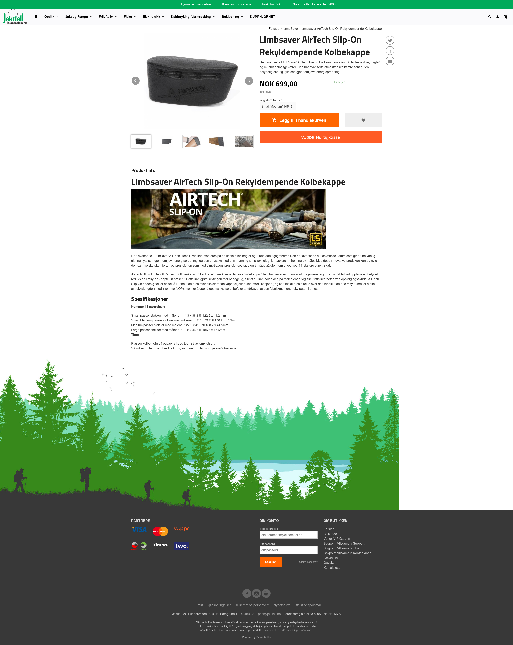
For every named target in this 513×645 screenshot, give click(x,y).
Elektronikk (151, 16)
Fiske (128, 16)
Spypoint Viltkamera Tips (341, 548)
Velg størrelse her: (271, 100)
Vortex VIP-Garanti (337, 538)
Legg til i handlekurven (302, 120)
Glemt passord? (308, 562)
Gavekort (330, 562)
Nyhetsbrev (282, 605)
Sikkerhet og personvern (252, 605)
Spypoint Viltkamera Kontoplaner (347, 553)
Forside (274, 28)
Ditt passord (267, 544)
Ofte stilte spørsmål (307, 605)
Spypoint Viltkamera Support (344, 543)
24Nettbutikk (263, 637)
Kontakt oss (332, 567)
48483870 (248, 613)
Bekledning (230, 16)
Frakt (199, 605)
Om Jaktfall (331, 557)
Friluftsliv (106, 16)
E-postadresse (269, 529)
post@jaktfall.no (269, 613)
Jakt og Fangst (76, 16)
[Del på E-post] (390, 61)
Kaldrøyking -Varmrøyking (191, 16)
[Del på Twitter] (390, 40)
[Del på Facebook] (390, 50)
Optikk (49, 16)
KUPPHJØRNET (262, 16)
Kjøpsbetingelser (219, 605)
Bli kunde (330, 533)
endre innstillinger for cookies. (297, 630)
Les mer (269, 630)
